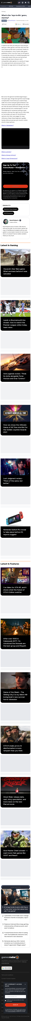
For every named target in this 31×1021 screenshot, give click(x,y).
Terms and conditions (7, 975)
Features (4, 20)
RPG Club (11, 6)
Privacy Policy (19, 1010)
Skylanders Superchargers (10, 209)
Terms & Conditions (12, 1011)
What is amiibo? (6, 152)
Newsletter (27, 24)
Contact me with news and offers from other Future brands (15, 1000)
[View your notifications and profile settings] (25, 2)
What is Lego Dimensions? (10, 158)
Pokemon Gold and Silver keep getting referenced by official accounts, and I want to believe (16, 926)
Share (5, 24)
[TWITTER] (20, 220)
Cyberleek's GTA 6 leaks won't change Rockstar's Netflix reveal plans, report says (16, 917)
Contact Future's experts (8, 978)
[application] (15, 138)
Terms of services (22, 190)
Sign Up (15, 1005)
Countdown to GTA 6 (20, 6)
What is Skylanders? (8, 125)
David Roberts (12, 20)
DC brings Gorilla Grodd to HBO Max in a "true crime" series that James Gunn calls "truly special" (16, 909)
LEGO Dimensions (8, 213)
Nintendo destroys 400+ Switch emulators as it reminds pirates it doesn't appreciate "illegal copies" (15, 943)
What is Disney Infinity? (9, 155)
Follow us (19, 24)
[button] (28, 2)
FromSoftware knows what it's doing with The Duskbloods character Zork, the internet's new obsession (16, 934)
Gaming (3, 11)
